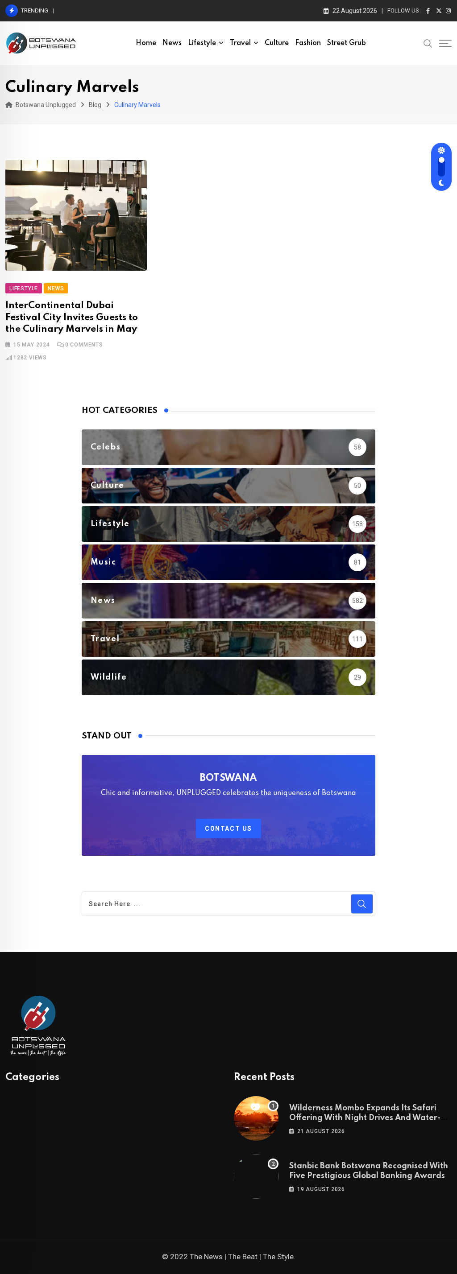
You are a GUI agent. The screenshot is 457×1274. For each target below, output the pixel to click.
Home (146, 43)
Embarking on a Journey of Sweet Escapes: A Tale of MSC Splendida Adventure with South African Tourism (204, 10)
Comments (84, 345)
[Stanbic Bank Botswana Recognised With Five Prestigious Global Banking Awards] (256, 1176)
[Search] (428, 42)
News (172, 43)
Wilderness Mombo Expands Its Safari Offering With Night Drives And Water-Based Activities (364, 1118)
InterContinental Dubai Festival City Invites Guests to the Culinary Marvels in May (71, 317)
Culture (277, 43)
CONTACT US (228, 828)
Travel (240, 43)
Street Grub (346, 43)
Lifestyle (202, 43)
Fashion (308, 43)
